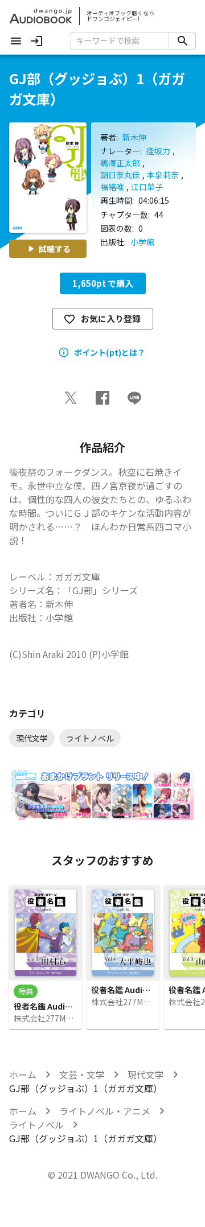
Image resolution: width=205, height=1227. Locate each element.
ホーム (22, 1074)
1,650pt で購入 (102, 283)
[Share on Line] (134, 397)
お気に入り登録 (111, 318)
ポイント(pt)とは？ (109, 352)
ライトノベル (36, 1124)
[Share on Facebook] (102, 397)
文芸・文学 (82, 1074)
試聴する (55, 248)
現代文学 (146, 1074)
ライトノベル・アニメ (104, 1111)
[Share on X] (70, 397)
